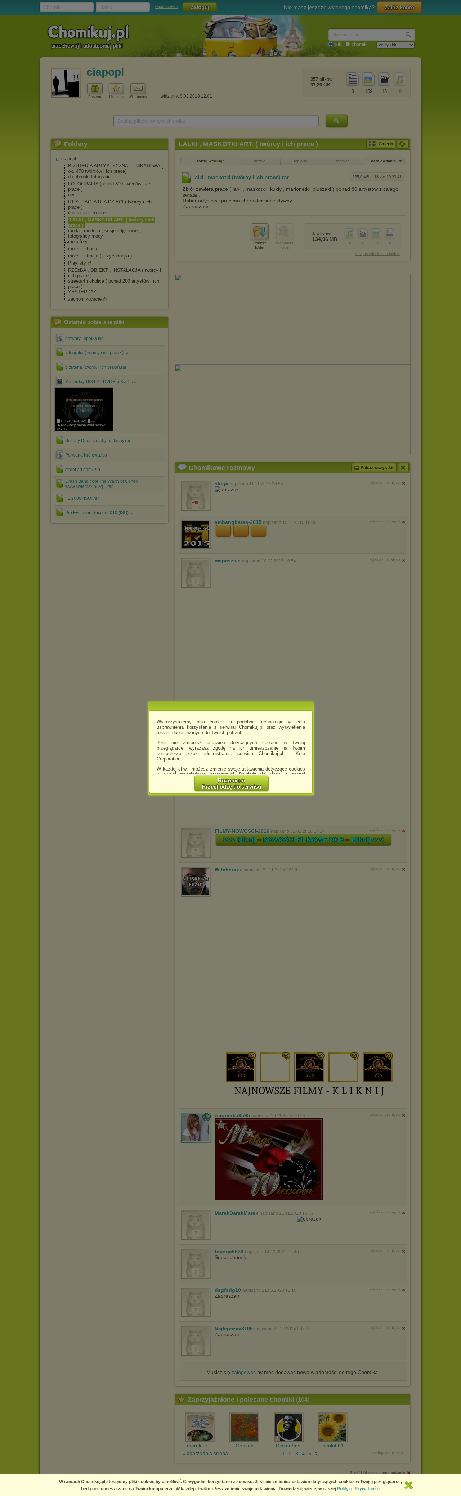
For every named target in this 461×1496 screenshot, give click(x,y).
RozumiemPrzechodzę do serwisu (231, 783)
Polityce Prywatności (358, 1488)
